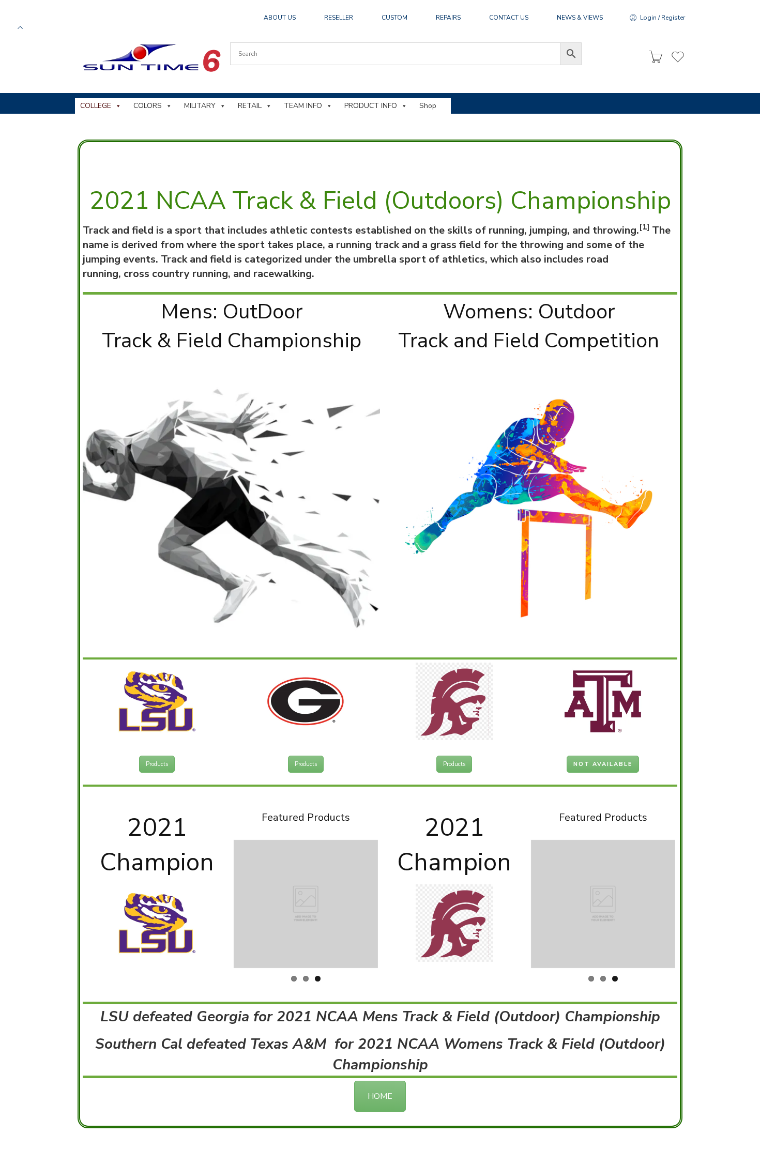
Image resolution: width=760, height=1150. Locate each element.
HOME (380, 1092)
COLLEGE (95, 106)
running (506, 230)
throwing (614, 230)
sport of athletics (442, 259)
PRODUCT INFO (370, 106)
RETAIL (250, 106)
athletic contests (311, 230)
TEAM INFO (303, 106)
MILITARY (200, 106)
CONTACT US (508, 17)
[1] (644, 227)
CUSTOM (394, 17)
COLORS (147, 106)
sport (188, 230)
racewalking (282, 274)
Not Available (602, 764)
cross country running (176, 274)
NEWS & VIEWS (580, 17)
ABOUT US (280, 17)
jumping (548, 230)
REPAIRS (448, 17)
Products (157, 764)
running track (367, 245)
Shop (427, 106)
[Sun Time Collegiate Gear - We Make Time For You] (150, 57)
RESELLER (338, 17)
